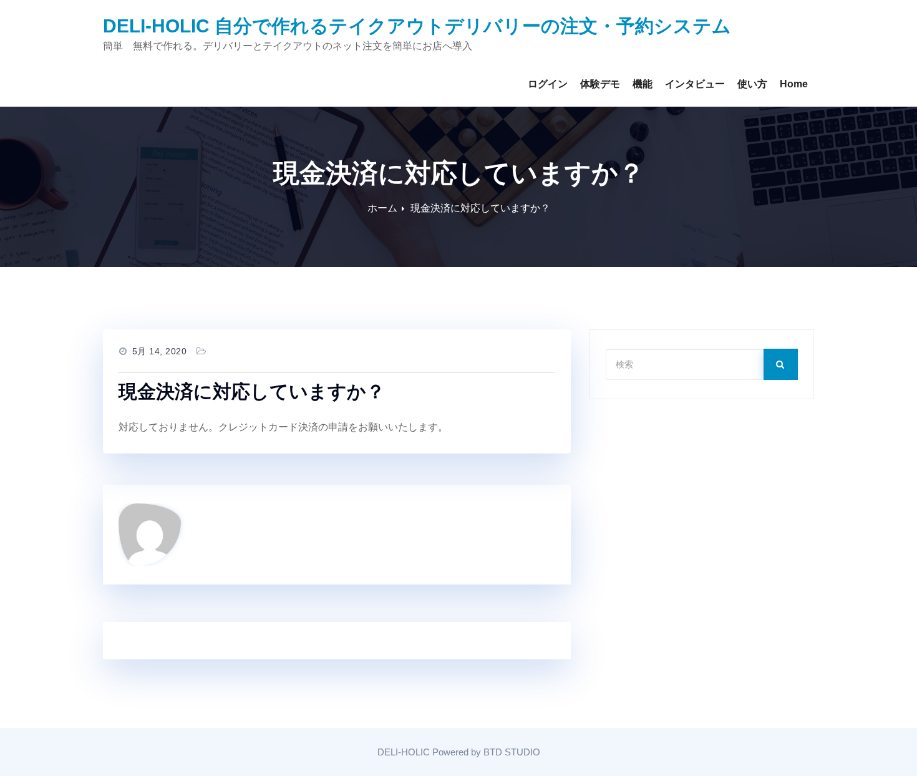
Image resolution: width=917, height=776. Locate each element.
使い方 (752, 84)
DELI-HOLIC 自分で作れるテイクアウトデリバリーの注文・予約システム (417, 26)
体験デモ (600, 84)
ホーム (382, 208)
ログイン (548, 84)
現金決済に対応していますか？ (480, 208)
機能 (643, 84)
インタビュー (695, 84)
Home (794, 84)
